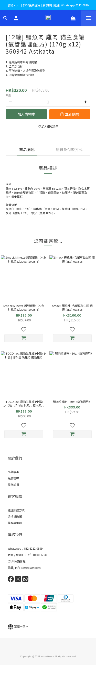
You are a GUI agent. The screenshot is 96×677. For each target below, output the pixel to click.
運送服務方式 (16, 510)
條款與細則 (15, 523)
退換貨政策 (15, 516)
